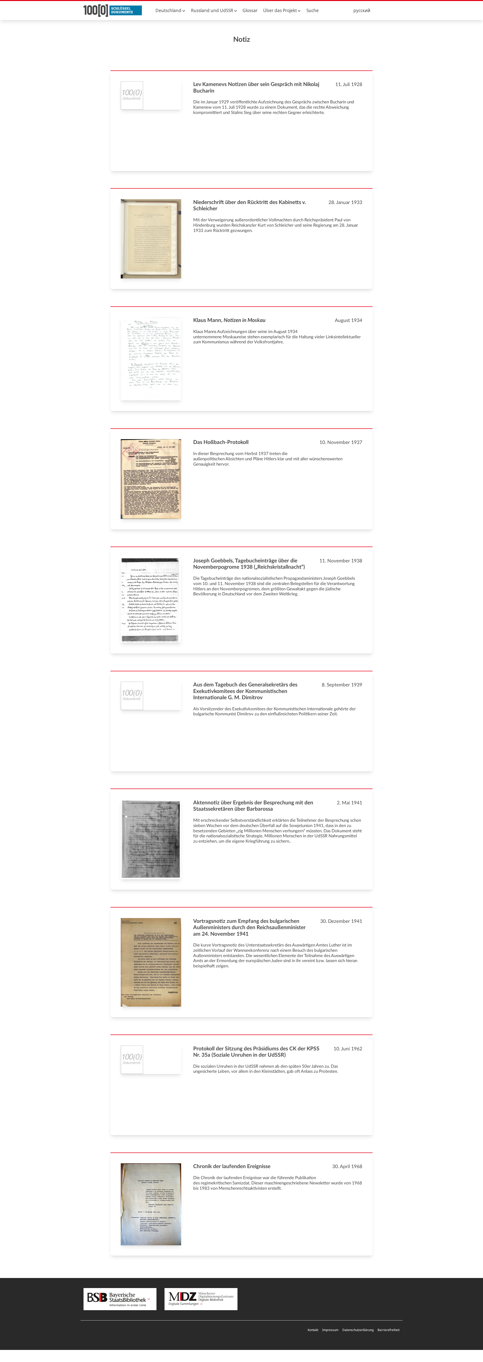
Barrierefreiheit (388, 1330)
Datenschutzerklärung (358, 1330)
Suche (312, 10)
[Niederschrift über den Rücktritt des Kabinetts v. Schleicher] (151, 238)
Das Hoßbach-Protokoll (221, 442)
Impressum (330, 1330)
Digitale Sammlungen (184, 1304)
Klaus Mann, (229, 320)
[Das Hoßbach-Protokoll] (151, 479)
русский (361, 10)
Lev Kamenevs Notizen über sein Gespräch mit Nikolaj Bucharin (256, 87)
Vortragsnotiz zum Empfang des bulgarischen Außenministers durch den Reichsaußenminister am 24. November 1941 (249, 928)
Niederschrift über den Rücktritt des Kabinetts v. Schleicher (249, 205)
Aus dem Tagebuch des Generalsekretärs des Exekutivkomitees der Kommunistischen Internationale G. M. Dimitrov (245, 691)
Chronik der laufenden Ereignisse (231, 1166)
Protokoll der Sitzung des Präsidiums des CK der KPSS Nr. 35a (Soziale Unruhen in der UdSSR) (256, 1052)
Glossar (250, 10)
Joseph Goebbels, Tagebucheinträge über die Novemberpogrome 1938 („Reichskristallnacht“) (249, 564)
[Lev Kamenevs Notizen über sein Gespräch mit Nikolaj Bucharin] (151, 95)
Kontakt (313, 1330)
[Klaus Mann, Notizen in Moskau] (151, 358)
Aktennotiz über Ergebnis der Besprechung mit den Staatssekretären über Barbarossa (253, 806)
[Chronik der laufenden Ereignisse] (151, 1204)
